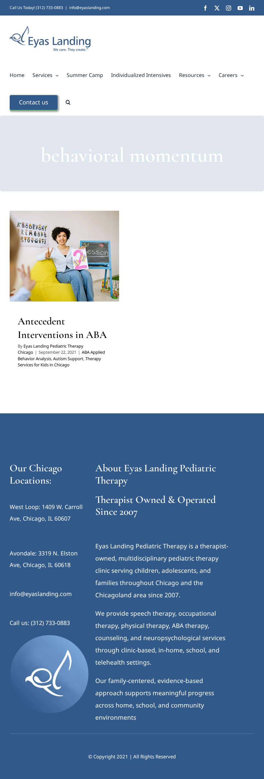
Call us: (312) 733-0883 (40, 623)
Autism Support (94, 266)
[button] (68, 102)
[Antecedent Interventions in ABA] (64, 256)
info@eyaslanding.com (89, 7)
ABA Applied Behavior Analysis (48, 266)
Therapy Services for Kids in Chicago (64, 275)
